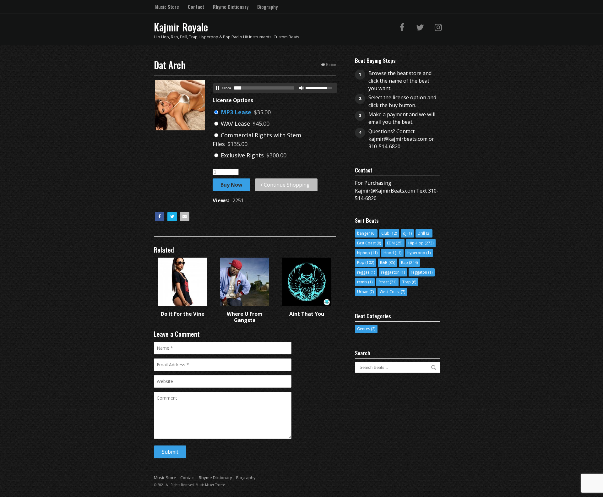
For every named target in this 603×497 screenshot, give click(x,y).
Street (383, 282)
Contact (196, 6)
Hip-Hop (416, 243)
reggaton (419, 272)
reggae (363, 272)
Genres (363, 328)
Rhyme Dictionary (230, 6)
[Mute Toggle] (301, 87)
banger (363, 233)
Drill (421, 233)
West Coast (390, 291)
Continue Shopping (286, 184)
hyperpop (416, 252)
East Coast (366, 243)
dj (404, 233)
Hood (388, 252)
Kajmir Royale (181, 26)
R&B (384, 262)
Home (331, 64)
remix (362, 282)
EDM (391, 243)
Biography (267, 6)
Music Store (167, 6)
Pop (360, 262)
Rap (404, 262)
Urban (362, 291)
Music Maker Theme (210, 485)
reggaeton (390, 272)
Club (385, 233)
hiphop (363, 252)
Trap (406, 282)
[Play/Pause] (217, 87)
